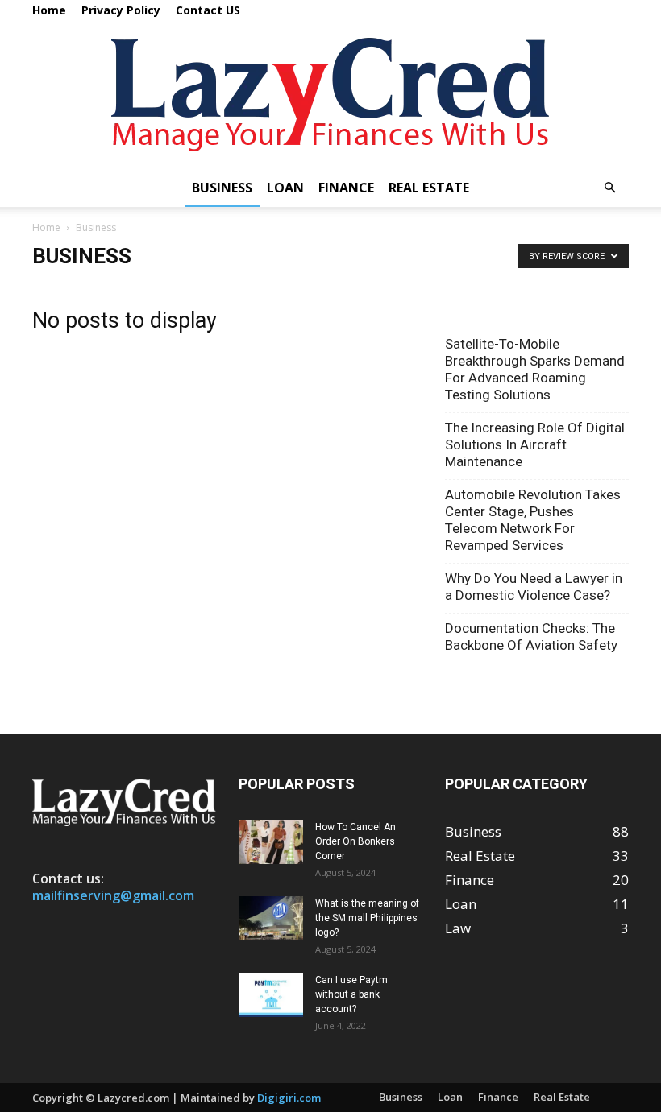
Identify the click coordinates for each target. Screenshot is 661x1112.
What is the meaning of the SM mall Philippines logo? (367, 918)
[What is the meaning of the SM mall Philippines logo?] (271, 918)
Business (222, 187)
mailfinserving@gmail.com (113, 895)
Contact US (208, 10)
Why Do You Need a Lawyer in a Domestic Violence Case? (533, 586)
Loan (285, 187)
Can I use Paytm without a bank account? (351, 994)
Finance (346, 187)
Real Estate (429, 187)
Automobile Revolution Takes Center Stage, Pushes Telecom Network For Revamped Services (533, 519)
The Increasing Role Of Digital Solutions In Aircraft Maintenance (535, 444)
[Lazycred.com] (330, 95)
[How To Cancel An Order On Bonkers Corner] (271, 842)
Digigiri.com (289, 1097)
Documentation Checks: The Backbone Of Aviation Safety (531, 636)
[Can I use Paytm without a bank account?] (271, 995)
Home (49, 10)
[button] (609, 187)
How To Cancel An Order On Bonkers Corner (355, 841)
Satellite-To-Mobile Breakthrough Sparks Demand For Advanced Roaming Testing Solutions (535, 369)
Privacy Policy (120, 10)
